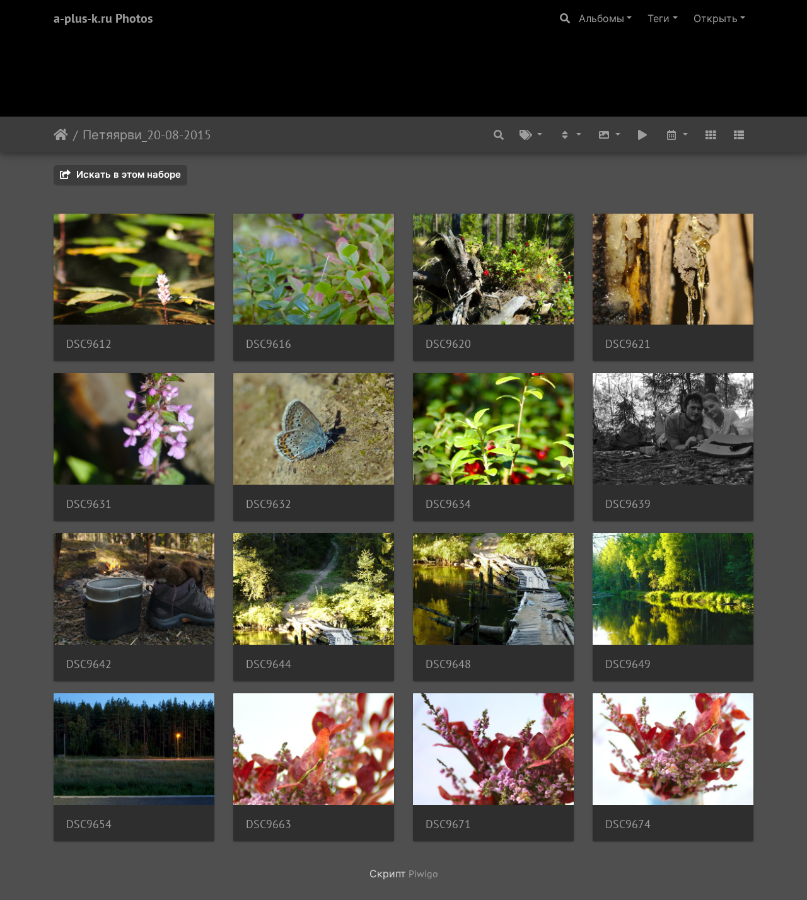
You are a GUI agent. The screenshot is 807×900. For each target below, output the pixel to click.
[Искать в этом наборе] (498, 134)
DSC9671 (448, 824)
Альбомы (601, 18)
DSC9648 (448, 664)
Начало (61, 134)
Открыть (716, 18)
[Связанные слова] (531, 134)
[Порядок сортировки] (569, 134)
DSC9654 (89, 824)
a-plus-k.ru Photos (103, 18)
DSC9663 (268, 824)
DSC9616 (268, 343)
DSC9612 (89, 343)
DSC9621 (628, 343)
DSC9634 (448, 504)
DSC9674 (628, 824)
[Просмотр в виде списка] (738, 134)
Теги (658, 18)
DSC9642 (89, 664)
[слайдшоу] (643, 134)
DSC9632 (268, 504)
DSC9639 (628, 504)
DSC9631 (89, 504)
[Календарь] (676, 134)
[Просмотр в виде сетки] (710, 134)
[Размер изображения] (609, 134)
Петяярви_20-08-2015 (147, 135)
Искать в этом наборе (127, 174)
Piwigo (423, 873)
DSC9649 (628, 664)
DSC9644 (268, 664)
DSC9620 (448, 343)
